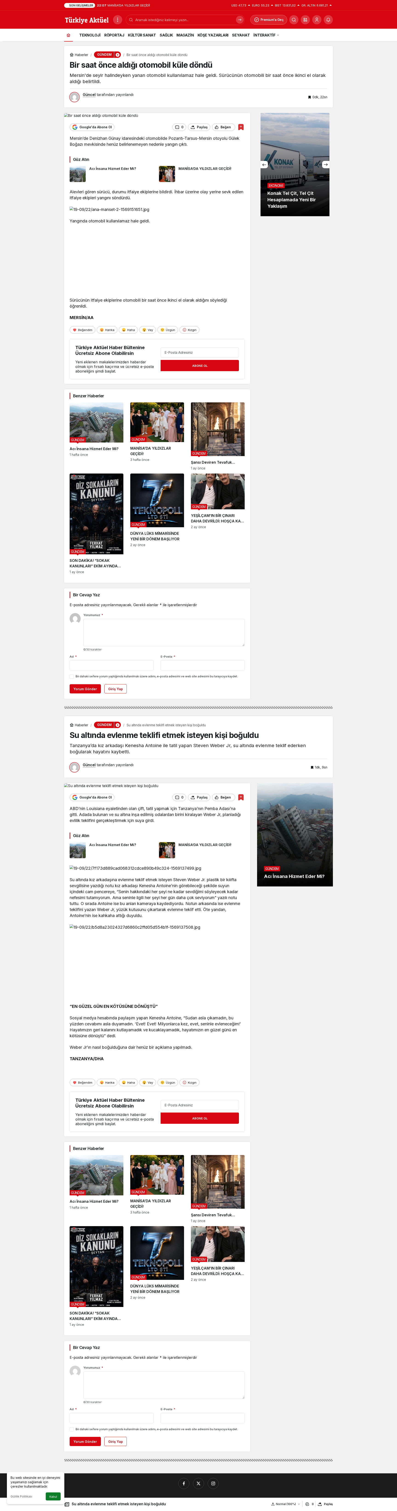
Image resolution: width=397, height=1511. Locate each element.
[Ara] (293, 19)
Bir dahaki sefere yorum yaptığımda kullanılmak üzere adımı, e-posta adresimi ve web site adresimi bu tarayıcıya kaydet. (157, 676)
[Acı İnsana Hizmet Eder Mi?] (113, 174)
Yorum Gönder (85, 689)
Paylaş (328, 1504)
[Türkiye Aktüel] (86, 19)
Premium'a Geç (272, 20)
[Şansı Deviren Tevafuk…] (218, 436)
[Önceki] (264, 164)
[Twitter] (198, 1483)
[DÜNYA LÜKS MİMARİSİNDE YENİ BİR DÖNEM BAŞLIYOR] (157, 524)
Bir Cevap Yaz (86, 594)
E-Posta (168, 656)
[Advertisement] (157, 262)
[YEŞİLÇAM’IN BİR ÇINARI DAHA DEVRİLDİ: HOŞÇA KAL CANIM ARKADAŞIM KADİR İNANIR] (218, 524)
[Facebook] (183, 1483)
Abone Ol (199, 365)
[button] (305, 19)
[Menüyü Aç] (117, 19)
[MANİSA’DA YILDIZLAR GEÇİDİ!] (202, 174)
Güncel (89, 94)
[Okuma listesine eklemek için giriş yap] (241, 127)
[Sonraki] (325, 164)
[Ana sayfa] (68, 35)
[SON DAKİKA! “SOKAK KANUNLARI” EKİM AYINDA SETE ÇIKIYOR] (96, 524)
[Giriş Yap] (316, 19)
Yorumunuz (93, 615)
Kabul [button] (53, 1496)
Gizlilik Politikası (21, 1496)
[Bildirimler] (328, 19)
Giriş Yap (115, 689)
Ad (73, 656)
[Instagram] (213, 1483)
